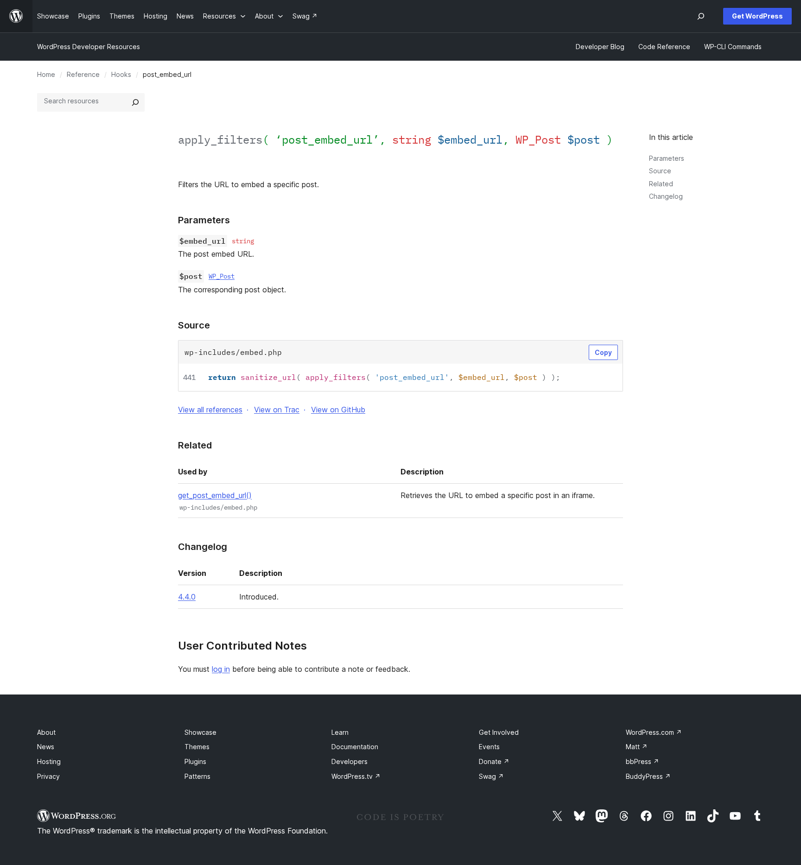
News (45, 747)
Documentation (354, 747)
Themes (197, 747)
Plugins (195, 761)
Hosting (49, 761)
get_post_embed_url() (215, 495)
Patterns (197, 776)
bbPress (642, 761)
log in (221, 669)
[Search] (135, 102)
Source (660, 171)
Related (661, 184)
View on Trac (276, 409)
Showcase (200, 732)
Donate (494, 761)
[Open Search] (701, 16)
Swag (491, 776)
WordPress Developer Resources (88, 47)
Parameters (666, 158)
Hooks (121, 74)
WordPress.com (654, 732)
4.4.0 (187, 596)
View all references (210, 409)
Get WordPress (757, 16)
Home (46, 74)
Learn (340, 732)
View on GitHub (338, 409)
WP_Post (222, 276)
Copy (603, 352)
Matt (637, 747)
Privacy (48, 776)
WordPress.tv (356, 776)
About (46, 732)
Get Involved (499, 732)
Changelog (666, 196)
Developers (349, 761)
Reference (83, 74)
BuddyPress (648, 776)
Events (489, 747)
